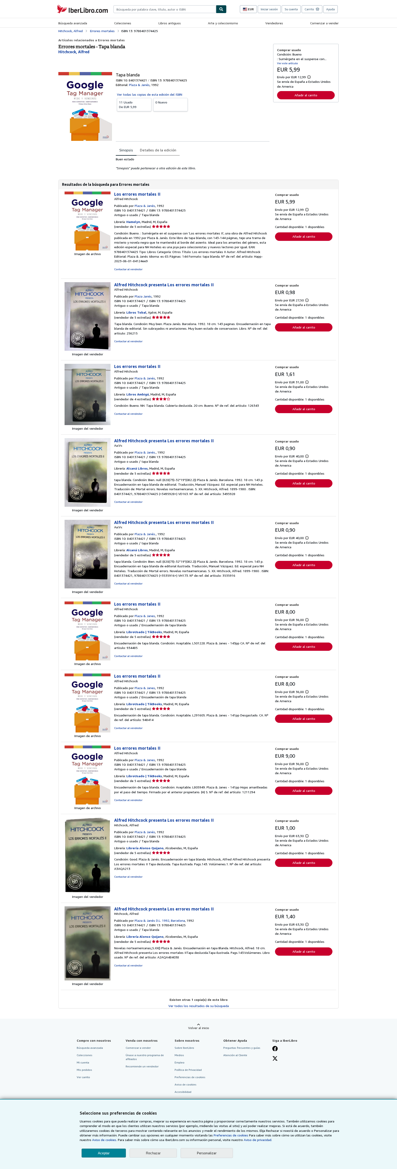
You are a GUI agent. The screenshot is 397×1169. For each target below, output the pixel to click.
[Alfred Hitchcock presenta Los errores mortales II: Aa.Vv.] (88, 505)
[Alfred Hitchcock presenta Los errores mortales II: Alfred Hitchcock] (88, 349)
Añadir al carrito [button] (306, 95)
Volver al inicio (198, 1028)
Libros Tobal (136, 312)
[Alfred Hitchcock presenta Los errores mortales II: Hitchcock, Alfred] (88, 892)
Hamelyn (133, 222)
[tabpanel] (192, 164)
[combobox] (164, 9)
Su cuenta (291, 9)
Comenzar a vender (324, 23)
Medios (179, 1055)
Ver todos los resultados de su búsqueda (198, 1006)
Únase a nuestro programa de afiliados (145, 1057)
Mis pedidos (84, 1070)
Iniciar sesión (269, 9)
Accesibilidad (183, 1092)
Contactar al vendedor (128, 269)
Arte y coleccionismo (223, 23)
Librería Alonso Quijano (145, 848)
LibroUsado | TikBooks (144, 632)
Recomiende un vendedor (142, 1066)
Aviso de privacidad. (258, 1140)
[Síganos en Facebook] (275, 1049)
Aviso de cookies (185, 1084)
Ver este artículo (287, 63)
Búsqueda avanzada (72, 23)
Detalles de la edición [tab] (158, 150)
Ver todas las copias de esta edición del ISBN (149, 94)
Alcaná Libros (137, 468)
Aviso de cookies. (104, 1140)
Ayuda (330, 9)
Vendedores (274, 23)
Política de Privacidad (188, 1070)
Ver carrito (83, 1077)
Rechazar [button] (153, 1153)
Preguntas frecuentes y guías (241, 1047)
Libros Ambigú (137, 394)
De (127, 104)
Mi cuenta (83, 1062)
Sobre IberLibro (184, 1047)
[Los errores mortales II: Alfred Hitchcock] (88, 249)
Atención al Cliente (235, 1055)
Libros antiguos (170, 23)
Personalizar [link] (207, 1153)
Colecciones (122, 23)
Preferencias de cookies (231, 1135)
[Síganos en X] (275, 1059)
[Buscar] (221, 9)
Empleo (179, 1062)
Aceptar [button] (104, 1153)
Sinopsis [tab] (126, 150)
